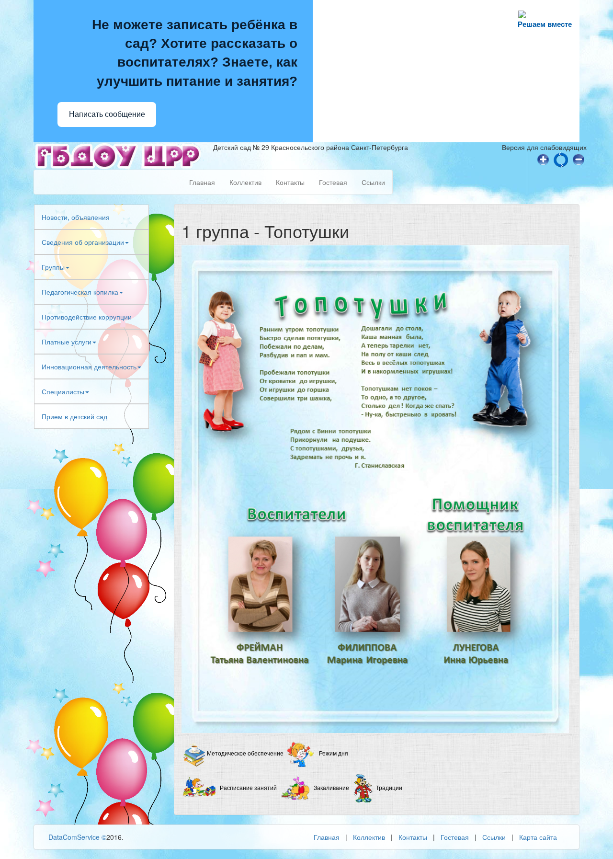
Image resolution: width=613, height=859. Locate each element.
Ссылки (373, 182)
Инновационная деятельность (89, 366)
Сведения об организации (83, 242)
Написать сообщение (107, 114)
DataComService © (77, 837)
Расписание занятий (248, 788)
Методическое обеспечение (245, 753)
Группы (53, 267)
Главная (202, 182)
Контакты (290, 182)
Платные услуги (66, 341)
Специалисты (63, 391)
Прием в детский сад (74, 416)
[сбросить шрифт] (561, 158)
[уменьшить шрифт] (578, 158)
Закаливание (331, 788)
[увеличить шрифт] (543, 158)
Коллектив (245, 182)
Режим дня (333, 753)
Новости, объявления (76, 217)
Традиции (389, 788)
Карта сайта (538, 837)
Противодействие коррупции (87, 316)
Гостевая (333, 182)
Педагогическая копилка (80, 292)
